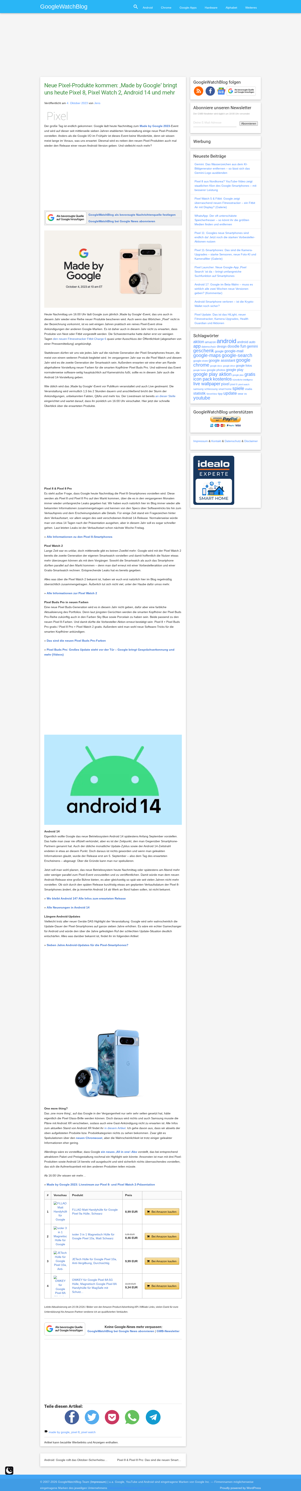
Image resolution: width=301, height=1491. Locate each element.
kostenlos (222, 379)
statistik (199, 393)
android (226, 341)
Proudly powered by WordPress (240, 1488)
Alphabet (231, 7)
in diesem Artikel (115, 1128)
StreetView (211, 394)
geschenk (203, 350)
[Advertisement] (150, 46)
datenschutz (208, 346)
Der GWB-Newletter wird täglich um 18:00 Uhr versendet (221, 113)
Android (148, 7)
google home (199, 370)
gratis (249, 374)
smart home (225, 389)
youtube (201, 398)
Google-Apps (188, 7)
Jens (97, 103)
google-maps (207, 355)
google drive (229, 366)
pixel (225, 384)
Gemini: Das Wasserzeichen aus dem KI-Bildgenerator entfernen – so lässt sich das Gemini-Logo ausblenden (222, 168)
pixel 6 (234, 384)
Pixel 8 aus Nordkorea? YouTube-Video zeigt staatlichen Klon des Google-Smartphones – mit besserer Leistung (225, 186)
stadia (248, 389)
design (222, 346)
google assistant (222, 360)
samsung (198, 389)
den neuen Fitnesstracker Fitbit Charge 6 (79, 338)
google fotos (244, 365)
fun (243, 346)
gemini (252, 346)
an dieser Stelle (165, 396)
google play (234, 370)
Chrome (166, 7)
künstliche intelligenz (243, 379)
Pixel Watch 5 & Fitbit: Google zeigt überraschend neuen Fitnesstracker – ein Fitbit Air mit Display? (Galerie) (225, 203)
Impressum (200, 441)
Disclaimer (251, 441)
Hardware (211, 7)
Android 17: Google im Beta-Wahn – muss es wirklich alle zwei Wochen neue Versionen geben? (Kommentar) (224, 289)
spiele (238, 388)
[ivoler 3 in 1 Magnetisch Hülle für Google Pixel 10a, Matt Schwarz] (60, 1236)
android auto (246, 342)
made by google (59, 1432)
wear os (242, 393)
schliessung (211, 389)
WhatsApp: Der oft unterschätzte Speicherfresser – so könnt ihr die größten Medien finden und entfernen (222, 220)
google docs (216, 366)
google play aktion (212, 374)
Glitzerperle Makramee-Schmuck (129, 1488)
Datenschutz (233, 441)
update (230, 393)
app (197, 346)
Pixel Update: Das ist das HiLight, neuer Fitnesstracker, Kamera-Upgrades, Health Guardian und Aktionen (221, 319)
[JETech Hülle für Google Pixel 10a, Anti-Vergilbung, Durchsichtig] (60, 1261)
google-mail (233, 351)
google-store (200, 360)
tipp (220, 393)
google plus (238, 375)
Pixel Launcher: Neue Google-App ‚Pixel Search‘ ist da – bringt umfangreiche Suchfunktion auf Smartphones (220, 271)
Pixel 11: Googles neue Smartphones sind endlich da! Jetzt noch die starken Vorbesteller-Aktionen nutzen (225, 237)
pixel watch (88, 1432)
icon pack (202, 379)
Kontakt (216, 441)
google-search (237, 355)
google (219, 351)
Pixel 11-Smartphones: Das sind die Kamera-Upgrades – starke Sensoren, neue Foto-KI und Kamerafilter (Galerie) (225, 254)
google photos (216, 370)
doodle (233, 346)
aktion (198, 341)
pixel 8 (75, 1432)
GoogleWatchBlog (63, 6)
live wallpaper (206, 383)
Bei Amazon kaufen (164, 1211)
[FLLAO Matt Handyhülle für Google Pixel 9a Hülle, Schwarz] (60, 1211)
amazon (210, 342)
